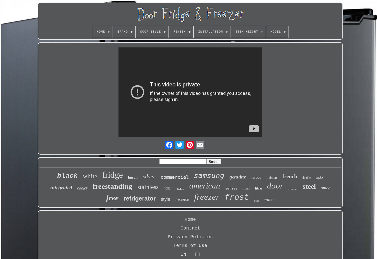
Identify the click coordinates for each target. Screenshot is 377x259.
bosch (132, 177)
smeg (326, 187)
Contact (190, 228)
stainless (147, 187)
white (90, 176)
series (231, 188)
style (165, 199)
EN (183, 254)
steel (309, 186)
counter (293, 189)
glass (246, 188)
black (67, 176)
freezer (207, 197)
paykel (319, 178)
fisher (180, 189)
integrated (61, 187)
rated (256, 178)
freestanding (112, 186)
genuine (238, 177)
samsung (209, 175)
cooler (82, 188)
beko (256, 200)
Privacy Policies (190, 237)
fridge (112, 175)
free (112, 197)
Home (190, 219)
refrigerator (140, 198)
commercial (175, 177)
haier (168, 188)
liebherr (271, 178)
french (289, 176)
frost (237, 197)
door (275, 185)
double (306, 178)
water (269, 199)
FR (197, 254)
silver (149, 176)
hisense (182, 199)
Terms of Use (190, 245)
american (204, 185)
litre (258, 188)
